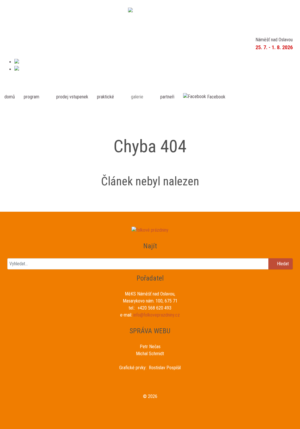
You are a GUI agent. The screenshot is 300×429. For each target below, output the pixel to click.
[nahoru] (150, 418)
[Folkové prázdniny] (150, 11)
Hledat (282, 263)
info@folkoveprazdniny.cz (156, 315)
